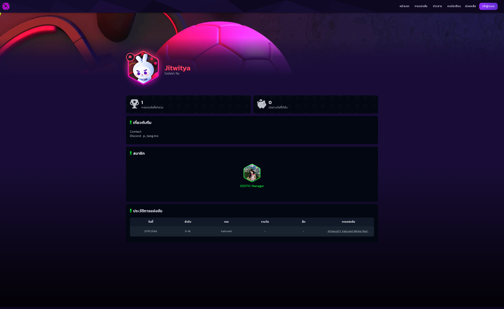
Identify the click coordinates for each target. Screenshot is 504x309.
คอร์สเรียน (454, 6)
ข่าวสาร (437, 6)
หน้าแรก (404, 6)
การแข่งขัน (421, 6)
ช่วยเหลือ (470, 6)
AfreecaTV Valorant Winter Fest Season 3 (354, 231)
